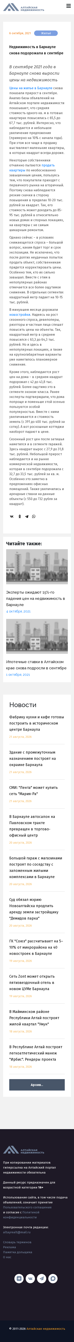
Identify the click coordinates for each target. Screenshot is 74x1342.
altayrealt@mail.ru (17, 1232)
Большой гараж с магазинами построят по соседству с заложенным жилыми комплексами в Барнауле (35, 871)
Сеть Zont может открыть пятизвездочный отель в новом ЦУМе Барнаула (32, 986)
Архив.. (37, 1085)
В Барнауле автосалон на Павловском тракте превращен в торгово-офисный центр (32, 829)
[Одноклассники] (20, 516)
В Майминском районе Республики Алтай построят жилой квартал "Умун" (34, 1021)
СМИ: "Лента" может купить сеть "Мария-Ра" (33, 794)
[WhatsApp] (34, 516)
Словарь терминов (17, 1242)
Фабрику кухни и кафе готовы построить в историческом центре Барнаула (36, 727)
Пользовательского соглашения (27, 1207)
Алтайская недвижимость (46, 1329)
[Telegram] (27, 516)
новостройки (19, 315)
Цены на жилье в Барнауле (30, 88)
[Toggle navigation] (68, 6)
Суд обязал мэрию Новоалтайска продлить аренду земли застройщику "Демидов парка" (33, 912)
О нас (7, 1257)
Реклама (9, 1247)
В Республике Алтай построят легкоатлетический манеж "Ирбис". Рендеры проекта (35, 1057)
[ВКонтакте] (12, 516)
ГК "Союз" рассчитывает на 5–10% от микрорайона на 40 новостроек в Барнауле (36, 951)
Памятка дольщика (17, 1252)
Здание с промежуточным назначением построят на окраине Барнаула (32, 762)
